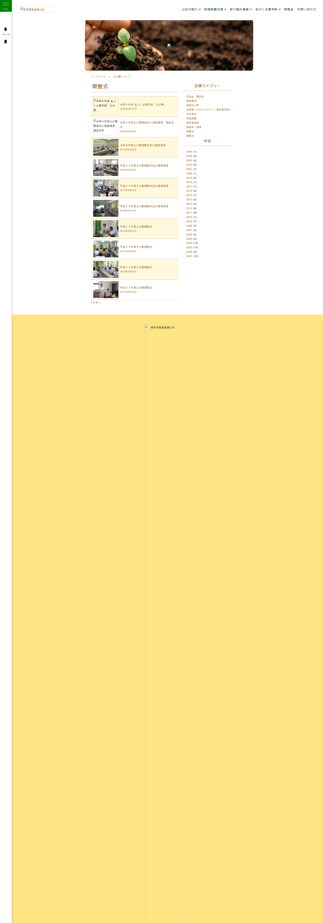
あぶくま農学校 (267, 9)
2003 (189, 247)
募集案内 (191, 100)
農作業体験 (192, 122)
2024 (189, 160)
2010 (189, 217)
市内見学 (191, 114)
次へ (98, 302)
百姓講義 (191, 118)
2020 (189, 173)
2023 (189, 164)
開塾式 (190, 135)
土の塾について (122, 76)
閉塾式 (190, 131)
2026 (189, 151)
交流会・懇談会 (195, 96)
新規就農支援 (214, 9)
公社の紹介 (190, 9)
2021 (189, 169)
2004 (189, 243)
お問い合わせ (306, 9)
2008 (189, 225)
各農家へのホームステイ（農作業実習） (209, 109)
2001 (189, 256)
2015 (189, 195)
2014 (189, 199)
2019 (189, 177)
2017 (189, 186)
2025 (189, 156)
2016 (189, 190)
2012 (189, 208)
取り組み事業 (240, 9)
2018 (189, 182)
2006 (189, 234)
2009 (189, 221)
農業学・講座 (194, 127)
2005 (189, 238)
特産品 (289, 9)
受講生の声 (192, 105)
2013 (189, 203)
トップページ (98, 76)
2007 (189, 230)
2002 (189, 251)
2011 (189, 212)
